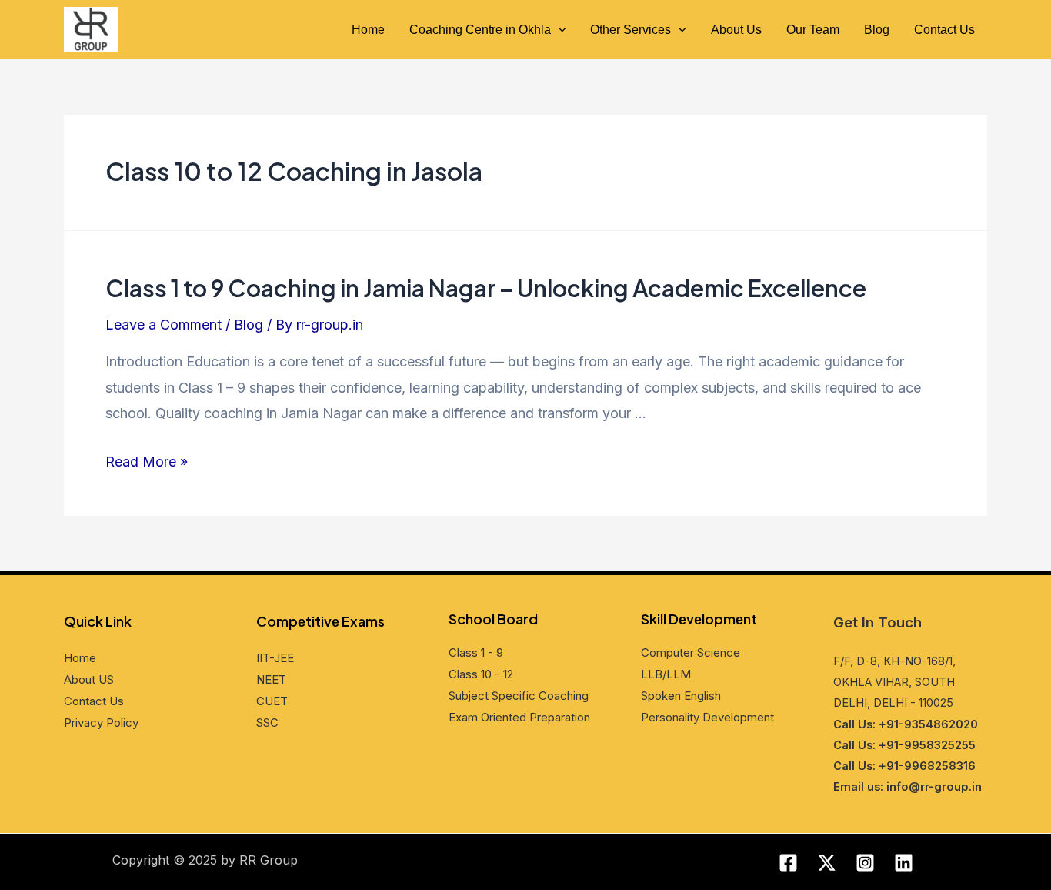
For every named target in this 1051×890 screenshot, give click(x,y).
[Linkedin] (903, 862)
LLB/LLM (666, 674)
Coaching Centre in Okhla (480, 29)
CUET (272, 701)
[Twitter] (826, 862)
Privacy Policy (101, 722)
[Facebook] (788, 862)
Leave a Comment (163, 324)
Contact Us (944, 29)
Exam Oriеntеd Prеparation (519, 717)
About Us (736, 29)
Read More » (146, 461)
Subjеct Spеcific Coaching (519, 695)
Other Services (630, 29)
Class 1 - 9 (476, 652)
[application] (558, 30)
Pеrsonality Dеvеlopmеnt (707, 717)
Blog (876, 29)
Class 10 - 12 (481, 674)
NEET (271, 679)
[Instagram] (865, 862)
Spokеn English (681, 695)
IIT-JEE (275, 658)
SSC (267, 722)
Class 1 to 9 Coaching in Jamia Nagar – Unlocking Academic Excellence (485, 288)
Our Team (812, 29)
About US (89, 679)
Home (368, 29)
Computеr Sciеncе (690, 652)
